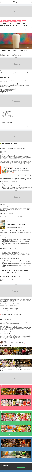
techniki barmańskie (18, 21)
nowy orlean (13, 21)
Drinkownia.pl (2, 18)
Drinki (6, 18)
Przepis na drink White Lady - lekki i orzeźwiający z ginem (15, 224)
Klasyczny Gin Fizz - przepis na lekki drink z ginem (14, 227)
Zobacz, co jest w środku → (11, 172)
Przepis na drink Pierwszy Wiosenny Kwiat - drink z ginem (15, 221)
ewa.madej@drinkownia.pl (19, 342)
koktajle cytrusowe (3, 21)
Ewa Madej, (1, 27)
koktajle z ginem (9, 21)
